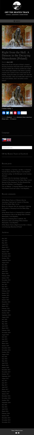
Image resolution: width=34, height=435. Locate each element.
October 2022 (5, 295)
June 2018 (4, 359)
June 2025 (4, 241)
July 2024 (4, 265)
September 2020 (6, 315)
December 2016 (6, 396)
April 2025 (5, 245)
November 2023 (6, 280)
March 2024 (5, 273)
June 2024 (4, 267)
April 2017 (5, 387)
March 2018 (5, 365)
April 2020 (5, 326)
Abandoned (9, 117)
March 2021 (5, 306)
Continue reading (7, 108)
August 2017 (5, 378)
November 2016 (6, 398)
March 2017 (5, 389)
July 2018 (4, 356)
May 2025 (4, 243)
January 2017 (5, 394)
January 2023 (5, 293)
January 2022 (5, 300)
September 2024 (6, 260)
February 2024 (6, 276)
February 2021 (6, 308)
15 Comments (13, 119)
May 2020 (4, 324)
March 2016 (5, 411)
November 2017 (6, 372)
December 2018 (6, 348)
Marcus (4, 218)
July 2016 (4, 405)
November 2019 (6, 332)
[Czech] (4, 140)
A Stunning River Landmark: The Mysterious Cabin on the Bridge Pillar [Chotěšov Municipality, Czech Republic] (16, 214)
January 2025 (5, 251)
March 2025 (5, 247)
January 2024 (5, 278)
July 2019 (4, 337)
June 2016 (4, 407)
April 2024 (5, 271)
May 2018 (4, 361)
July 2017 (4, 380)
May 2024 (4, 269)
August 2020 (5, 317)
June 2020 (4, 321)
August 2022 (5, 297)
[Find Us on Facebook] (18, 433)
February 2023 (6, 291)
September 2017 (6, 376)
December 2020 (6, 311)
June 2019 (4, 339)
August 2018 (5, 354)
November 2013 (6, 422)
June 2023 (4, 286)
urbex (7, 119)
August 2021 (5, 304)
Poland (3, 119)
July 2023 (4, 284)
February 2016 (6, 413)
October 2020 (5, 313)
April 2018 (5, 363)
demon (24, 117)
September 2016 (6, 402)
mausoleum (29, 117)
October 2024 (5, 258)
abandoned (19, 117)
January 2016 (5, 415)
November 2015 (6, 420)
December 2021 (6, 302)
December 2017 (6, 370)
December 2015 (6, 418)
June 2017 (4, 383)
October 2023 (5, 282)
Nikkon (16, 430)
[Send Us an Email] (16, 433)
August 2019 (5, 335)
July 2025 (4, 238)
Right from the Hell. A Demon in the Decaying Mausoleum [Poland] (16, 55)
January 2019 (5, 345)
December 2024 (6, 254)
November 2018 (6, 350)
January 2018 (5, 367)
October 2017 (5, 374)
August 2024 (5, 262)
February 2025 (6, 249)
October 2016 (5, 400)
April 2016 (5, 409)
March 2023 (5, 289)
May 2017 (4, 385)
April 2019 (5, 341)
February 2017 (6, 391)
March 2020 (5, 328)
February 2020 (6, 330)
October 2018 (5, 352)
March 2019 (5, 343)
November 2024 (6, 256)
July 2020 (4, 319)
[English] (9, 140)
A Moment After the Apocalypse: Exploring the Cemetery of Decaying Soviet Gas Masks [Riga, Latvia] (15, 202)
